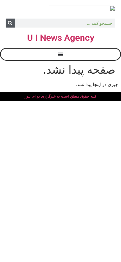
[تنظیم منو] (60, 54)
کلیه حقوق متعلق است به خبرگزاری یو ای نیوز (60, 96)
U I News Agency (60, 37)
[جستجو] (10, 23)
